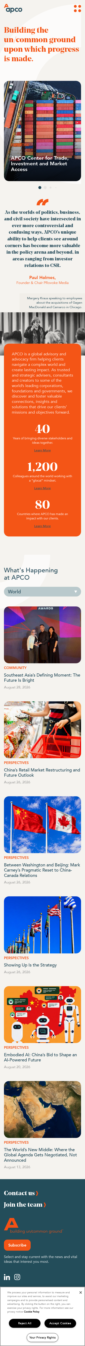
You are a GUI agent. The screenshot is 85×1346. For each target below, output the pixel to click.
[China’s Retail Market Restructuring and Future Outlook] (42, 729)
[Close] (80, 1292)
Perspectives (16, 763)
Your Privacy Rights (42, 1337)
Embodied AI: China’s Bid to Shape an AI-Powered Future (40, 1057)
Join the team (23, 1204)
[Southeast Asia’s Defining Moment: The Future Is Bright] (42, 634)
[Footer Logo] (33, 1226)
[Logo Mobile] (9, 8)
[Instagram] (17, 1277)
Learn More (42, 450)
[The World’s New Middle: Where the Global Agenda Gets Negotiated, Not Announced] (42, 1109)
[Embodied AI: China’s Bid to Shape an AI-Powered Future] (42, 1014)
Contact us (19, 1193)
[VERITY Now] (42, 131)
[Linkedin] (7, 1277)
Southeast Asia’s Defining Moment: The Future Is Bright (42, 677)
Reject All (24, 1323)
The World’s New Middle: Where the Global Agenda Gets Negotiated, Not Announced (40, 1154)
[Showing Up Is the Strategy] (42, 924)
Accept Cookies (60, 1323)
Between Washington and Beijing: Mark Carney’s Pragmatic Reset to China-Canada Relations (42, 870)
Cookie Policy (31, 1311)
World (14, 591)
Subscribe (17, 1245)
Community (15, 668)
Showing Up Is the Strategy (30, 964)
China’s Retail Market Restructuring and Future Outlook (42, 772)
